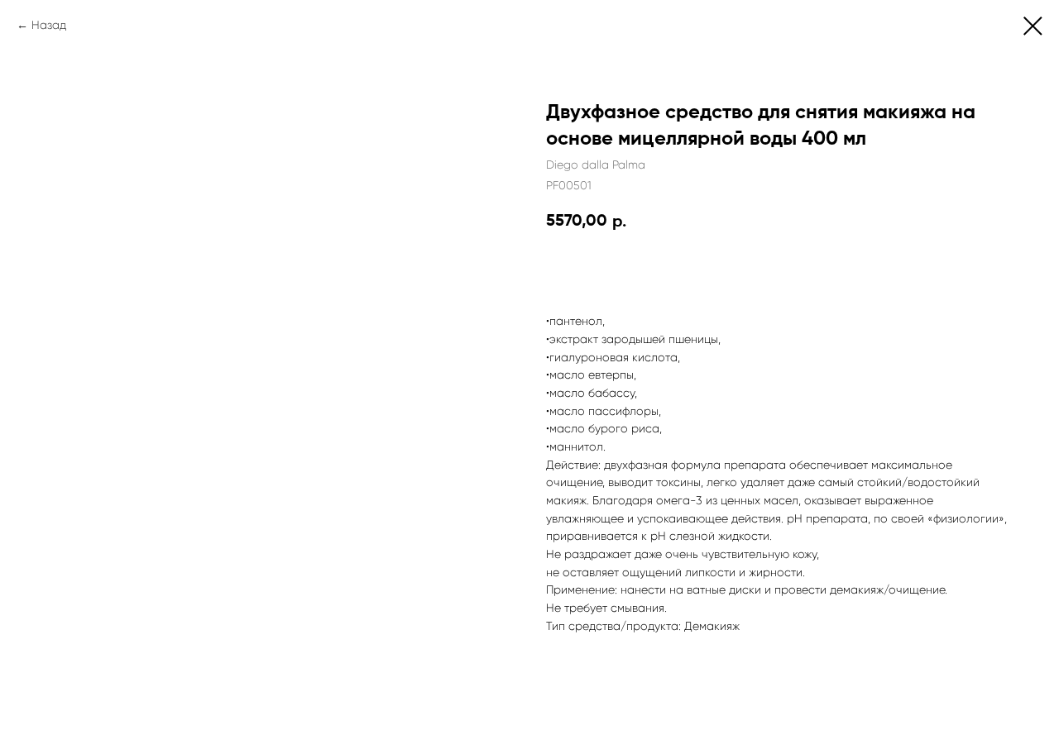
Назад (48, 24)
